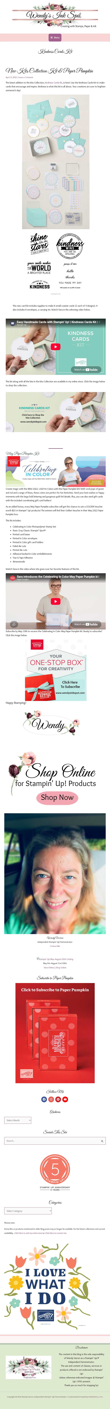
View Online (49, 967)
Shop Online (61, 967)
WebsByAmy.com (95, 1397)
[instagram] (51, 1099)
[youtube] (65, 1099)
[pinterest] (58, 1099)
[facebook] (44, 1099)
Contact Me (55, 946)
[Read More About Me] (55, 873)
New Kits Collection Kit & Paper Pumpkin (49, 71)
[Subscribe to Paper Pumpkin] (55, 1033)
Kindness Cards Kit (53, 82)
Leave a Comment (25, 77)
